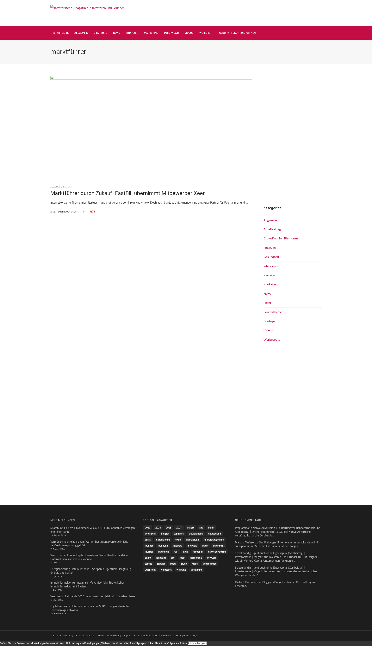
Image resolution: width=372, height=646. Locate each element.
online (148, 558)
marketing (198, 552)
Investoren (163, 552)
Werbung (68, 635)
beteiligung (150, 534)
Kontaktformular (85, 635)
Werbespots (272, 339)
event (178, 540)
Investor (149, 552)
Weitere (204, 32)
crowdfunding (196, 534)
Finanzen (132, 32)
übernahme (196, 570)
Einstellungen (197, 643)
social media (196, 558)
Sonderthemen (273, 312)
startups (161, 564)
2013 (147, 528)
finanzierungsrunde (214, 540)
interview (192, 546)
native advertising (217, 552)
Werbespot (166, 570)
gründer (149, 546)
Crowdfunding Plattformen (282, 238)
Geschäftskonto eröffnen (237, 32)
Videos (189, 32)
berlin (211, 528)
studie (184, 564)
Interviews (171, 32)
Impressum (129, 635)
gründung (163, 546)
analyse (190, 528)
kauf (176, 552)
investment (218, 546)
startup (148, 564)
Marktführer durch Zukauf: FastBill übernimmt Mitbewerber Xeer (127, 193)
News (116, 32)
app (201, 528)
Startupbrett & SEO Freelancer (155, 635)
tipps (195, 564)
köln (185, 552)
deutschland (214, 534)
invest (205, 546)
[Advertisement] (251, 12)
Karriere (269, 275)
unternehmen (209, 564)
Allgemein (81, 32)
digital (148, 540)
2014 (158, 528)
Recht (267, 302)
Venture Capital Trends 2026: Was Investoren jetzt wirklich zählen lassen (93, 596)
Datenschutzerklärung (109, 635)
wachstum (150, 570)
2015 (168, 528)
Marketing (151, 32)
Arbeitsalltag (272, 229)
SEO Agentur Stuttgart (186, 635)
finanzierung (192, 540)
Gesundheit (271, 256)
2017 (179, 528)
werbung (181, 570)
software (211, 558)
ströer (173, 564)
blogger (165, 534)
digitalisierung (163, 540)
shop (182, 558)
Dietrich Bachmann (246, 582)
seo (173, 558)
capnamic (179, 534)
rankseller (161, 558)
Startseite (61, 32)
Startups (100, 32)
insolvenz (178, 546)
